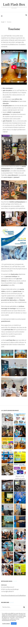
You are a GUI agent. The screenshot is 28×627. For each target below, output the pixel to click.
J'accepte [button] (14, 623)
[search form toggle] (26, 15)
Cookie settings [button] (6, 623)
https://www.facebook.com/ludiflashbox (13, 595)
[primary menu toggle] (2, 16)
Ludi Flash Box (14, 4)
